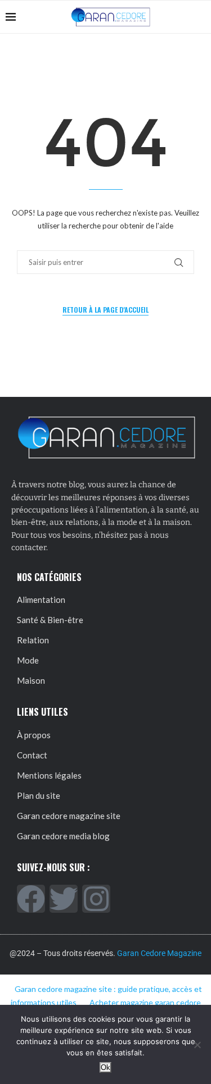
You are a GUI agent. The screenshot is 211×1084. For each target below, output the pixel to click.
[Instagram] (96, 899)
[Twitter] (64, 899)
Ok (105, 1067)
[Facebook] (31, 899)
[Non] (197, 1044)
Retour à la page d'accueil (105, 309)
